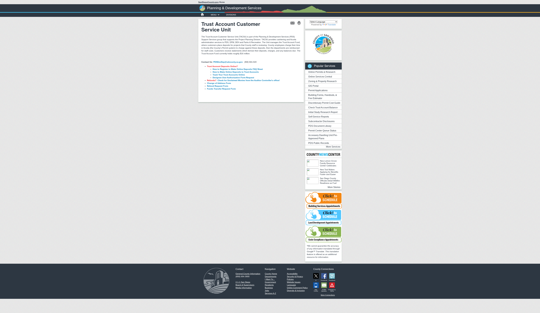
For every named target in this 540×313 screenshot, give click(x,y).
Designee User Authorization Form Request (233, 77)
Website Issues (293, 282)
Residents (269, 285)
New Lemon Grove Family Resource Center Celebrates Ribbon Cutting (322, 164)
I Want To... (270, 279)
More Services (333, 147)
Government (270, 282)
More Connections (328, 295)
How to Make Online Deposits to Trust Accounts (236, 72)
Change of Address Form (219, 83)
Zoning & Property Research (322, 81)
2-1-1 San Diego (243, 282)
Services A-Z (270, 293)
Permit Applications (318, 90)
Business (269, 288)
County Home (271, 274)
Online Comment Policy (297, 288)
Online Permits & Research (321, 72)
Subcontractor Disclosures (321, 121)
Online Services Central (320, 76)
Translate (332, 24)
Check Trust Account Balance (323, 107)
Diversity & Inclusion (296, 290)
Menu (214, 15)
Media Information (244, 288)
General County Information (248, 274)
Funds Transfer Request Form (221, 89)
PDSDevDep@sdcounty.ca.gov (228, 62)
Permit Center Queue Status (322, 130)
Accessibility (292, 274)
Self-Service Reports (318, 116)
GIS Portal (313, 86)
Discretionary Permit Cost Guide (324, 103)
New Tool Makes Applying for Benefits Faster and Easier (329, 171)
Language (291, 285)
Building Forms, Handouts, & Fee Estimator (322, 96)
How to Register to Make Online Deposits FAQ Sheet (238, 69)
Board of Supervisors (245, 285)
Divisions (231, 15)
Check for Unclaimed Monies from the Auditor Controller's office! (249, 80)
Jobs (267, 290)
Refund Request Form (217, 86)
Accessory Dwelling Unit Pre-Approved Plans (323, 137)
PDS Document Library (319, 126)
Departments (270, 276)
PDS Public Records (318, 143)
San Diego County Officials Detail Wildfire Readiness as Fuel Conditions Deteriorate (323, 182)
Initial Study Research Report (323, 112)
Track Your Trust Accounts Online (229, 75)
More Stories (334, 187)
